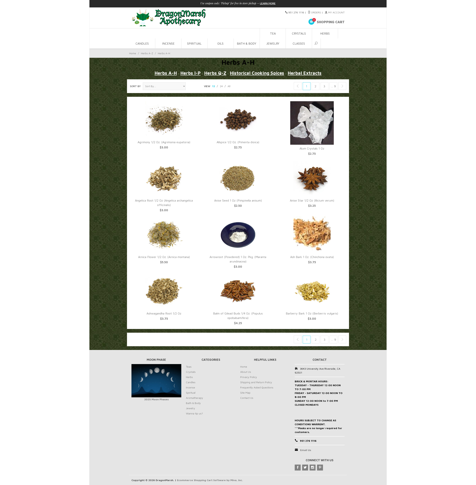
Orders (315, 12)
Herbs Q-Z (215, 73)
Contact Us (246, 397)
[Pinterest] (320, 468)
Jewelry (272, 43)
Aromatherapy (194, 397)
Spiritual (194, 43)
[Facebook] (298, 468)
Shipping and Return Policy (256, 382)
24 (221, 86)
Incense (168, 43)
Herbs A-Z (147, 53)
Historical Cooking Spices (257, 73)
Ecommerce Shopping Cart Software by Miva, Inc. (210, 480)
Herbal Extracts (304, 73)
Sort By (135, 86)
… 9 (333, 86)
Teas (189, 366)
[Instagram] (313, 468)
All (229, 86)
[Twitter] (305, 468)
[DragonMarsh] (194, 18)
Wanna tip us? (194, 413)
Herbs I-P (190, 73)
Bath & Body (246, 43)
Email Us (305, 450)
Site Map (245, 392)
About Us (245, 371)
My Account (336, 12)
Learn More (268, 3)
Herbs (325, 33)
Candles (142, 43)
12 (213, 86)
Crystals (299, 33)
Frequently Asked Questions (256, 387)
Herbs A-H (166, 73)
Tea (273, 33)
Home (132, 53)
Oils (220, 43)
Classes (299, 43)
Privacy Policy (248, 377)
